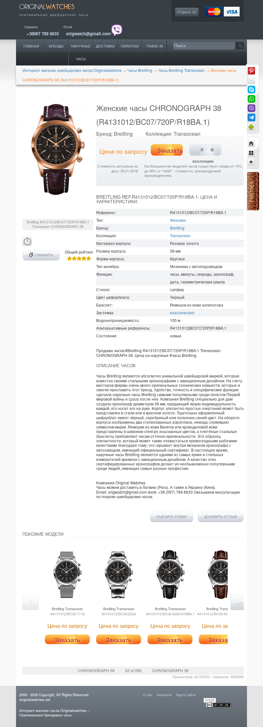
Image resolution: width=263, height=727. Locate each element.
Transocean (180, 235)
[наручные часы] (51, 10)
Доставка (105, 46)
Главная (31, 46)
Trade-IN (154, 46)
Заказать (170, 150)
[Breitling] (251, 153)
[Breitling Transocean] (251, 162)
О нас (148, 694)
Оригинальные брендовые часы (45, 714)
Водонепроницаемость (117, 320)
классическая (182, 312)
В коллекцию (203, 152)
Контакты (164, 694)
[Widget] (251, 127)
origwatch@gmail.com (88, 33)
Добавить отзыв (220, 517)
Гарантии (130, 46)
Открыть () (187, 12)
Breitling (177, 227)
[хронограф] (27, 244)
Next (239, 602)
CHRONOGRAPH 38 (96, 670)
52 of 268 (133, 670)
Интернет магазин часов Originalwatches (52, 710)
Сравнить (44, 255)
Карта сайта (186, 694)
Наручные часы (80, 52)
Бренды (56, 46)
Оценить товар (172, 517)
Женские (178, 220)
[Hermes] (252, 209)
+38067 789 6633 (43, 33)
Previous (30, 602)
